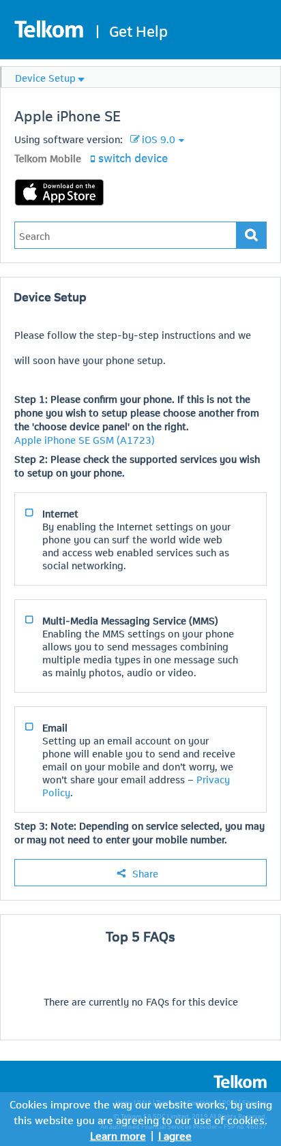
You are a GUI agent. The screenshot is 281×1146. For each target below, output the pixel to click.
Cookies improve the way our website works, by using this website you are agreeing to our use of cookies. (141, 1111)
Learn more (118, 1135)
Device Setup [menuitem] (45, 77)
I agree (175, 1135)
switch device (133, 157)
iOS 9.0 (158, 138)
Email (55, 727)
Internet (60, 512)
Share (145, 872)
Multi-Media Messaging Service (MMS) (130, 620)
